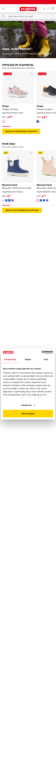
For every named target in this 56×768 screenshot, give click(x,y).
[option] (3, 121)
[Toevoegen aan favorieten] (31, 74)
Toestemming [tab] (10, 359)
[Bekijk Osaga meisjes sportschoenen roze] (18, 87)
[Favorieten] (48, 8)
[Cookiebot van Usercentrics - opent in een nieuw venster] (41, 352)
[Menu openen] (3, 8)
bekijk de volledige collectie (21, 131)
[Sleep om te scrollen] (6, 126)
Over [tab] (46, 359)
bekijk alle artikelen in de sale (21, 210)
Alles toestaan (28, 413)
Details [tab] (28, 359)
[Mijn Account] (44, 8)
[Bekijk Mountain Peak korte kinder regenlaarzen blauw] (18, 165)
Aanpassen (26, 405)
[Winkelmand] (52, 8)
